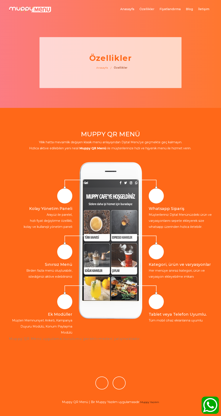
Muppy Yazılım (149, 402)
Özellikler (146, 9)
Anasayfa (127, 9)
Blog (189, 9)
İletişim (203, 9)
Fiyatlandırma (170, 9)
